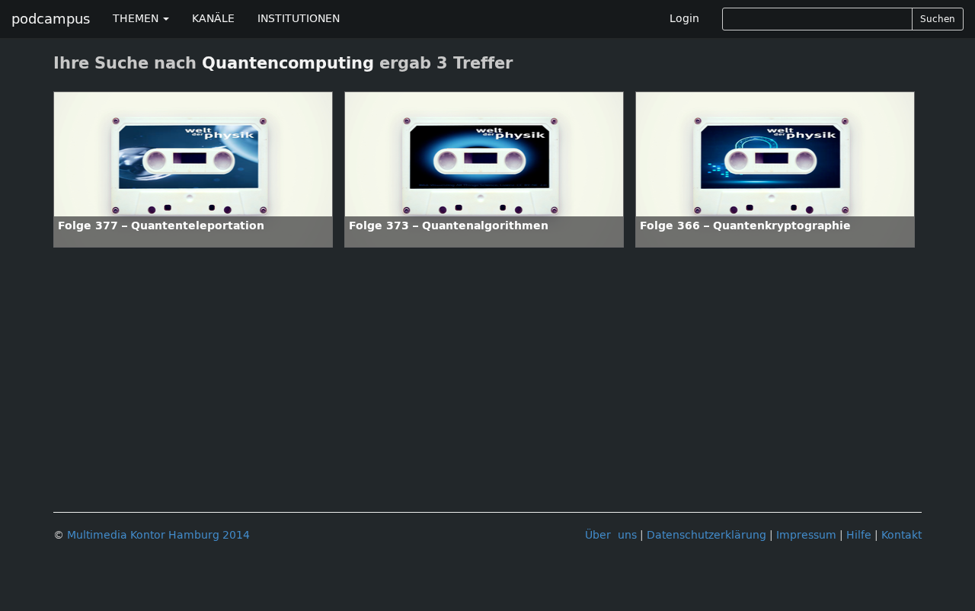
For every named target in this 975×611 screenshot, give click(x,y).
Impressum (806, 535)
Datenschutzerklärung (706, 535)
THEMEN (137, 18)
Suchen (937, 19)
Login (684, 18)
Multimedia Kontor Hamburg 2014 (158, 535)
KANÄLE (213, 18)
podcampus (50, 19)
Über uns (611, 535)
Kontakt (901, 535)
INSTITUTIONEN (298, 18)
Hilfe (858, 535)
